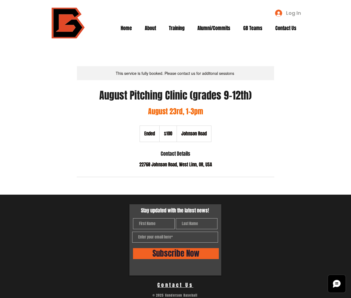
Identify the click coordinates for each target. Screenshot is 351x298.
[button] (153, 28)
